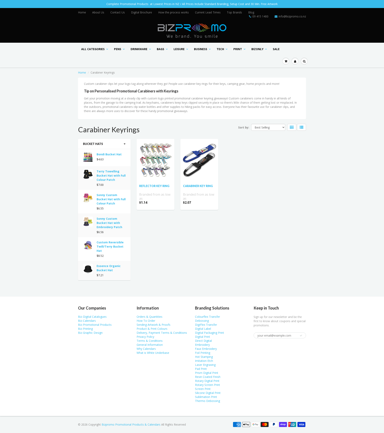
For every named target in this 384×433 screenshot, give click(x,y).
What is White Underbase (153, 353)
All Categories (93, 49)
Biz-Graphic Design (90, 333)
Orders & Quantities (149, 317)
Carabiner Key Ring (198, 186)
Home (82, 12)
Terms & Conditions (150, 341)
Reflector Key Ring (154, 186)
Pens (117, 49)
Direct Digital (203, 341)
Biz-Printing (85, 329)
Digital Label (203, 329)
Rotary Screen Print (207, 385)
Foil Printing (202, 353)
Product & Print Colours (152, 329)
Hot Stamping (204, 357)
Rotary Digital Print (207, 381)
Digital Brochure (141, 12)
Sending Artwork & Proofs (153, 325)
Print (237, 49)
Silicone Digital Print (208, 393)
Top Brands (234, 12)
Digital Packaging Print (209, 333)
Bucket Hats (93, 144)
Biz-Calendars (87, 321)
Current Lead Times (208, 12)
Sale (276, 49)
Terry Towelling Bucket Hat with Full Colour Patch (111, 175)
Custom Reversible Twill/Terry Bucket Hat (110, 246)
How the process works (173, 12)
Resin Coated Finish (207, 377)
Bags (160, 49)
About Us (98, 12)
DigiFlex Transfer (206, 325)
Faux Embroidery (206, 349)
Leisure (179, 49)
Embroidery (202, 345)
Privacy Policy (145, 337)
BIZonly (257, 49)
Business (200, 49)
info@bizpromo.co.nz (292, 16)
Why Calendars (146, 349)
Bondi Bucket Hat (109, 154)
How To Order (146, 321)
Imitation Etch (204, 361)
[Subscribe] (301, 335)
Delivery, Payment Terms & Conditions (162, 333)
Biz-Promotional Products (95, 325)
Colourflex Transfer (207, 317)
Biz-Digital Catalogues (92, 317)
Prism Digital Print (206, 373)
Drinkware (139, 49)
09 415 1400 (260, 16)
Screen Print (203, 389)
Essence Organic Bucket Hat (109, 268)
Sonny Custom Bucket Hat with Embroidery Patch (109, 223)
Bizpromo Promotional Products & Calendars (131, 424)
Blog (251, 12)
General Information (150, 345)
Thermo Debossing (207, 401)
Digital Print (202, 337)
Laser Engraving (205, 365)
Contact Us (117, 12)
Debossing (202, 321)
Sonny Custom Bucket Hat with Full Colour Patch (111, 199)
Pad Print (201, 369)
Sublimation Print (206, 397)
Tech (220, 49)
